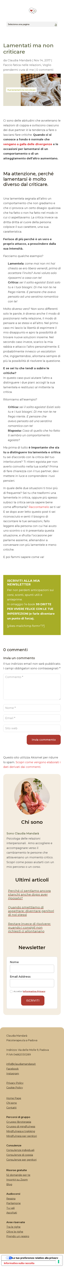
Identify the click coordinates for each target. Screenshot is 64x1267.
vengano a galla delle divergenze (27, 144)
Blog (9, 1184)
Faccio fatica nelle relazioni (22, 65)
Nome (14, 962)
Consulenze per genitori (21, 1159)
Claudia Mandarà (20, 60)
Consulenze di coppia (19, 1154)
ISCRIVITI (32, 1000)
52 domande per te (18, 1175)
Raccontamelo (39, 507)
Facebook (12, 1068)
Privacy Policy (14, 1083)
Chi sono (11, 1102)
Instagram (12, 1073)
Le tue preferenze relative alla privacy (35, 1257)
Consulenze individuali (20, 1150)
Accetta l (29, 991)
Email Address (20, 976)
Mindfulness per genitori (21, 1136)
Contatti (11, 1107)
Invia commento (44, 739)
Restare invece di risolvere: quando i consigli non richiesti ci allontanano (29, 927)
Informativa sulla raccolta (19, 1263)
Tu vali (10, 1208)
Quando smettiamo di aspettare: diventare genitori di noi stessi (31, 911)
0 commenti (44, 70)
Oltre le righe (14, 1231)
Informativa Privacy (34, 991)
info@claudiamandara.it (21, 1064)
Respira (10, 1198)
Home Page (13, 1098)
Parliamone (13, 1203)
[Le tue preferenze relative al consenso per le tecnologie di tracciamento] (59, 1262)
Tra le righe (13, 1226)
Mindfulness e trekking (20, 1131)
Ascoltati (11, 1212)
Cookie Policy (14, 1087)
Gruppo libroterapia (18, 1121)
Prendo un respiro (17, 1236)
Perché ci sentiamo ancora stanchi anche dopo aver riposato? (29, 894)
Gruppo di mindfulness (20, 1126)
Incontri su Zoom (17, 1179)
